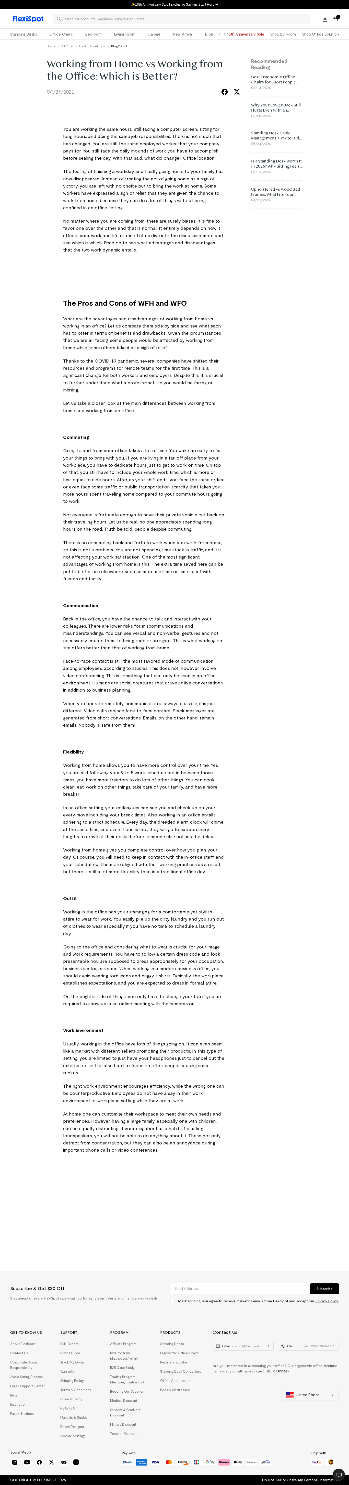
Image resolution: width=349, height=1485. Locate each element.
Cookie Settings (73, 1436)
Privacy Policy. (327, 1301)
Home (51, 46)
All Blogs (67, 46)
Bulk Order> (278, 1371)
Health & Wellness (92, 46)
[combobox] (184, 19)
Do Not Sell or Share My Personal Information (300, 1480)
